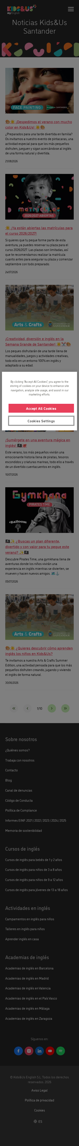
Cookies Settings (41, 420)
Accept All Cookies (41, 408)
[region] (39, 401)
